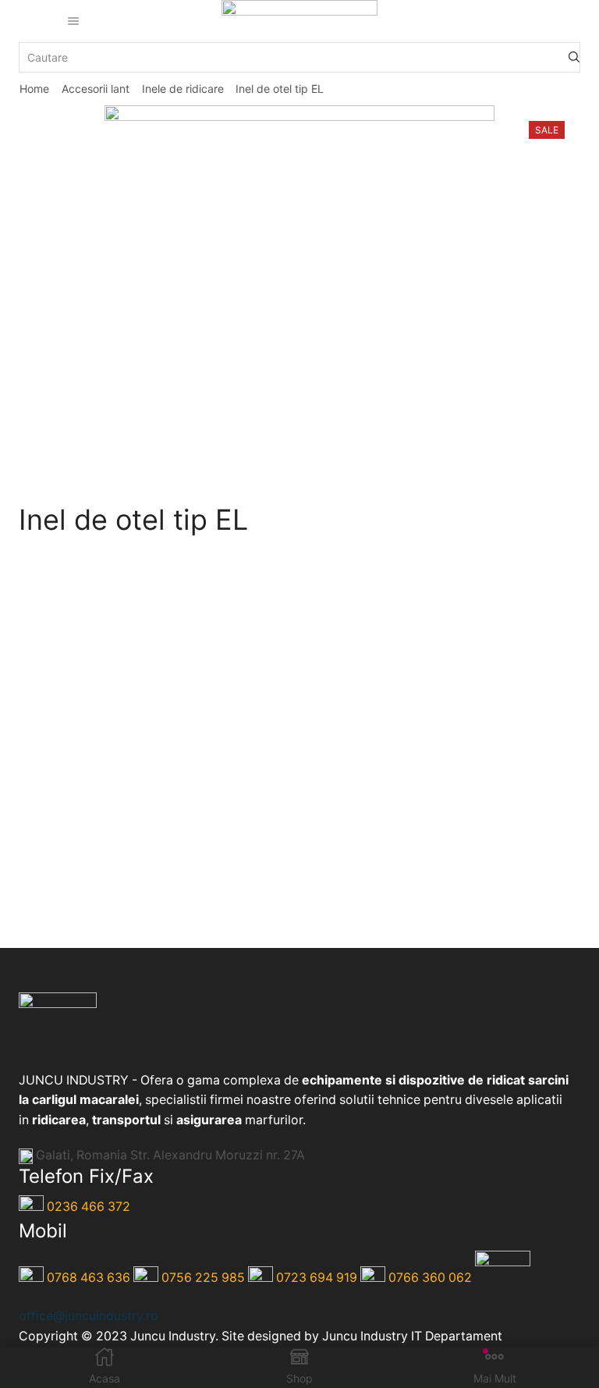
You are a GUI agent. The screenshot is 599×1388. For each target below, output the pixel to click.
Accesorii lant (95, 88)
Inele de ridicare (183, 88)
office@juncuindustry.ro (88, 1315)
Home (34, 88)
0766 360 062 (430, 1277)
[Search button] (574, 57)
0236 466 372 (88, 1207)
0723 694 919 (316, 1277)
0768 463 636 (88, 1277)
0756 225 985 (203, 1277)
